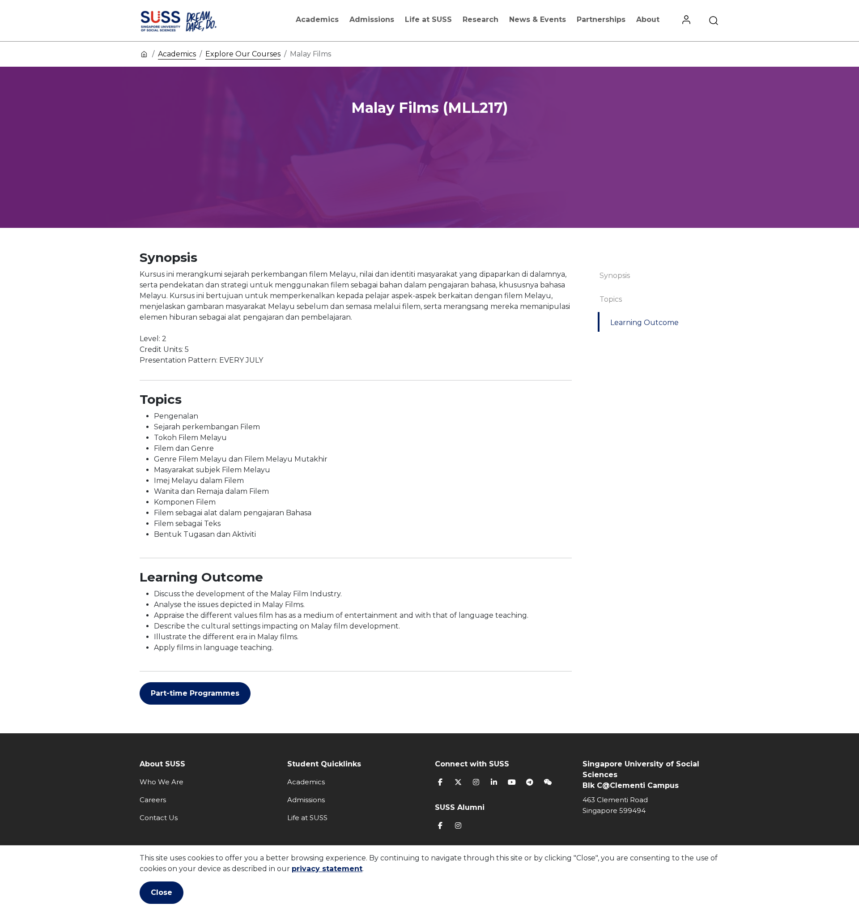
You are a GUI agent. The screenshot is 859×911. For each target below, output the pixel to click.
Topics (611, 299)
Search (713, 21)
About (647, 19)
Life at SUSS (428, 19)
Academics (317, 19)
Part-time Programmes (195, 693)
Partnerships (601, 19)
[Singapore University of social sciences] (194, 20)
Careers (153, 800)
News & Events (537, 19)
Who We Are (161, 782)
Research (480, 19)
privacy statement (327, 868)
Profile (686, 20)
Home (144, 54)
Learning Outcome (644, 322)
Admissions (371, 19)
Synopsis (615, 275)
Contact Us (159, 817)
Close (161, 892)
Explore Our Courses (243, 54)
